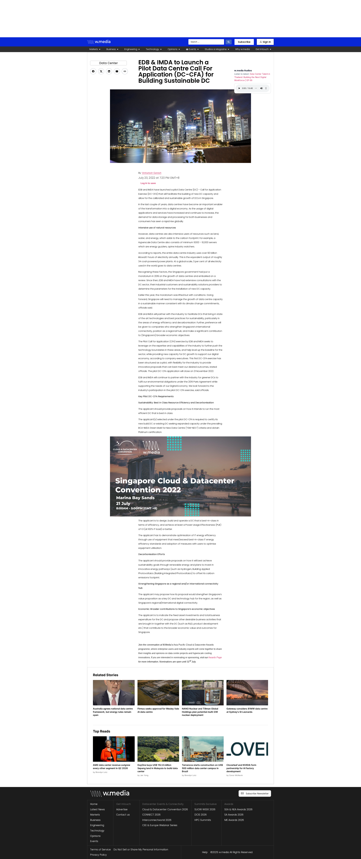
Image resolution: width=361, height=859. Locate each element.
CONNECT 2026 (151, 814)
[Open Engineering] (139, 49)
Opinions (95, 836)
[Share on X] (101, 71)
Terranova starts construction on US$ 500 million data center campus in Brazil (202, 768)
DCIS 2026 (200, 814)
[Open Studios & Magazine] (228, 49)
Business (95, 820)
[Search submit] (228, 42)
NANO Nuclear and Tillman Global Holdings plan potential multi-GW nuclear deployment (200, 711)
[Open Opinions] (179, 49)
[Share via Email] (117, 71)
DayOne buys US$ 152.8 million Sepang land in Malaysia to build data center (157, 768)
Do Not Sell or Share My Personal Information (141, 849)
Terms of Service (100, 849)
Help (205, 852)
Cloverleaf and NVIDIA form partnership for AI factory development (241, 768)
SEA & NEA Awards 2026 (238, 809)
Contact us (123, 814)
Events (94, 841)
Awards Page (215, 657)
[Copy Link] (125, 71)
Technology (97, 830)
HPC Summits (202, 820)
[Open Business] (117, 49)
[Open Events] (198, 49)
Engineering (97, 825)
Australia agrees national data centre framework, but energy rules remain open (113, 711)
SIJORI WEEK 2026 (204, 809)
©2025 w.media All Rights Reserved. (231, 852)
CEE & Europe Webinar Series (159, 825)
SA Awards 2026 (233, 814)
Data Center (108, 63)
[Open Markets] (100, 49)
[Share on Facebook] (93, 71)
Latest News (97, 809)
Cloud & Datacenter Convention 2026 (165, 809)
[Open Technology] (161, 49)
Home (93, 804)
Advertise (121, 809)
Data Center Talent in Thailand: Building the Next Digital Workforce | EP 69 (252, 77)
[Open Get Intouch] (270, 49)
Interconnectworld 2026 (156, 820)
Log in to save (148, 183)
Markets (95, 814)
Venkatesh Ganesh (151, 172)
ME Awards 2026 (234, 820)
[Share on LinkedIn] (109, 71)
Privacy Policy (98, 854)
